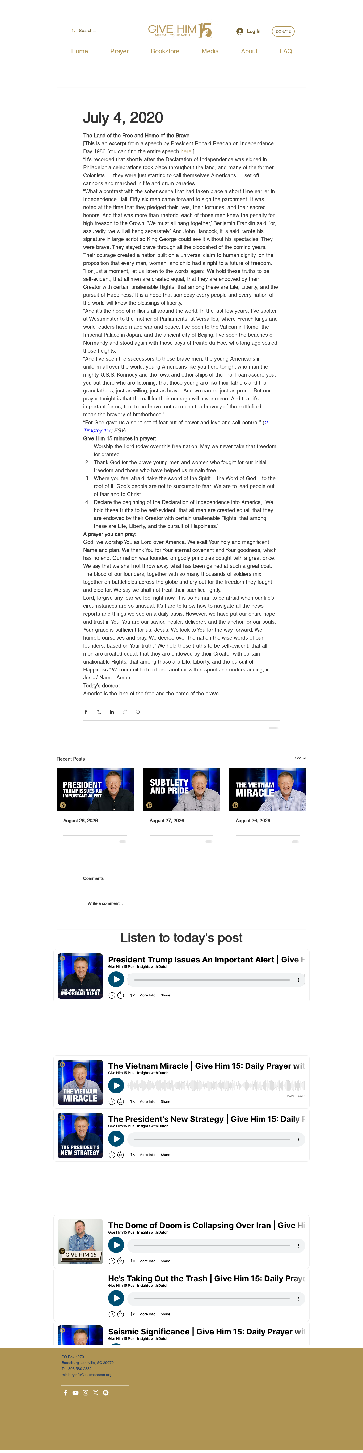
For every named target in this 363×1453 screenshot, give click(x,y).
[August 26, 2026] (267, 789)
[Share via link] (124, 711)
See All (300, 758)
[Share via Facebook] (85, 711)
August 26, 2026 (253, 820)
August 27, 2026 (167, 820)
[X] (95, 1392)
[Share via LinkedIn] (111, 711)
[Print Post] (137, 711)
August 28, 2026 (80, 820)
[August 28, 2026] (95, 789)
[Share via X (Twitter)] (98, 711)
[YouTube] (75, 1392)
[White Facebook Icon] (65, 1392)
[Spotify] (105, 1392)
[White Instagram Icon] (85, 1392)
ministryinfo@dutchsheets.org (87, 1374)
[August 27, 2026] (181, 789)
